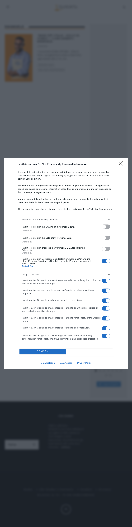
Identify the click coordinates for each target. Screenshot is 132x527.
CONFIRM (43, 351)
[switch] (106, 227)
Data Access (66, 363)
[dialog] (66, 263)
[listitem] (66, 219)
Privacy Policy (84, 363)
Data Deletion (48, 363)
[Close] (122, 164)
